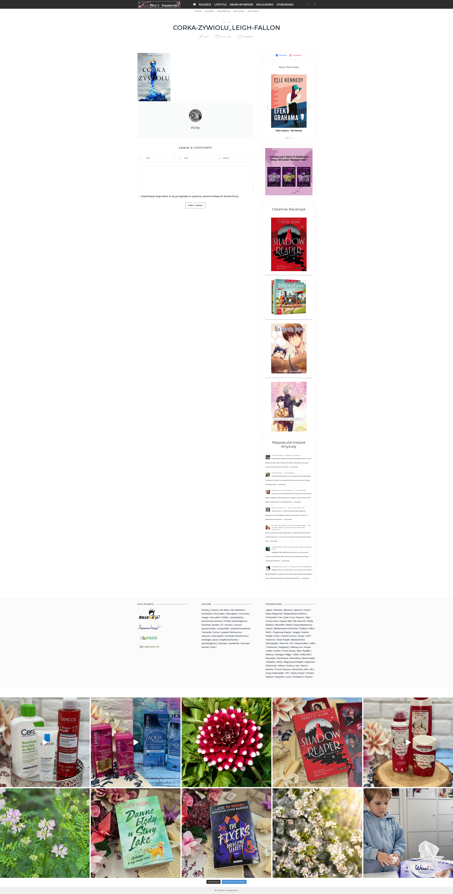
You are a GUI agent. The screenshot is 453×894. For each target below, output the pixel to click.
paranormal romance (212, 621)
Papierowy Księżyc (282, 632)
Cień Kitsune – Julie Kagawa (283, 473)
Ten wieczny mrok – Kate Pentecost (289, 130)
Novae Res (297, 669)
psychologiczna (209, 643)
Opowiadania (285, 4)
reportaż (205, 635)
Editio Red (305, 654)
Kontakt (209, 11)
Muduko (271, 661)
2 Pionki (309, 673)
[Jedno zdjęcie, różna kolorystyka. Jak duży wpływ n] (317, 833)
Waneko (278, 609)
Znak (276, 635)
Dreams (287, 669)
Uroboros (270, 639)
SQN (299, 650)
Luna (288, 676)
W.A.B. (268, 632)
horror (216, 632)
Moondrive (295, 658)
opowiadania (236, 617)
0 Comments (248, 37)
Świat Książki (283, 639)
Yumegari (279, 654)
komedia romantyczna (236, 635)
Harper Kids (286, 621)
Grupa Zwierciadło (274, 673)
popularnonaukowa (240, 628)
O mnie (198, 11)
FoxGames (272, 647)
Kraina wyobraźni (241, 4)
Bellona (269, 654)
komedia (207, 632)
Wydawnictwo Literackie (286, 628)
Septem (270, 676)
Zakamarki (271, 665)
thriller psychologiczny (235, 621)
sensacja (245, 643)
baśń (213, 647)
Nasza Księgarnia (274, 613)
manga (204, 617)
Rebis (279, 661)
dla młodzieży (237, 609)
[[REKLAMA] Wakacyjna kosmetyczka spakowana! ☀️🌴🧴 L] (45, 742)
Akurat (304, 665)
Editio (312, 643)
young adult (223, 628)
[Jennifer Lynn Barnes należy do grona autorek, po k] (226, 833)
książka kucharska (229, 639)
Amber (277, 650)
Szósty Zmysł (297, 673)
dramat (205, 647)
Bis (311, 669)
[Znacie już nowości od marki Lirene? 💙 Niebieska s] (135, 742)
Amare (308, 676)
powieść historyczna (231, 632)
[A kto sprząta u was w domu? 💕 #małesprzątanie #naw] (408, 833)
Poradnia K (298, 676)
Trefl (307, 635)
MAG (311, 628)
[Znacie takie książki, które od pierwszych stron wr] (317, 742)
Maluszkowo (265, 4)
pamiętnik (234, 643)
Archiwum (253, 11)
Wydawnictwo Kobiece (295, 613)
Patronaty (239, 11)
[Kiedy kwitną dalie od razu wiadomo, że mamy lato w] (226, 742)
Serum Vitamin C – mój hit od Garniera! (288, 508)
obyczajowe (218, 635)
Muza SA (284, 643)
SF (222, 624)
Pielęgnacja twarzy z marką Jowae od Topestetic (292, 566)
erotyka (229, 624)
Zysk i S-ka (289, 617)
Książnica (279, 676)
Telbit (296, 654)
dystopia (222, 643)
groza (215, 639)
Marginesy (284, 647)
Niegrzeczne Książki (293, 661)
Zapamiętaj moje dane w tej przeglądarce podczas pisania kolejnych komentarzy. (190, 196)
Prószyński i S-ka (274, 617)
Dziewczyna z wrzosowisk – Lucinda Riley (289, 490)
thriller (225, 617)
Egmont (298, 609)
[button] (309, 107)
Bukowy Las (296, 647)
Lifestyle (220, 4)
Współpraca (223, 11)
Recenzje (205, 4)
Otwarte (300, 617)
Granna (290, 665)
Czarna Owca (272, 621)
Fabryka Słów (301, 643)
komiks (215, 624)
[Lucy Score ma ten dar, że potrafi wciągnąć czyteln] (135, 833)
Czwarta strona (288, 635)
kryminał (205, 624)
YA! (291, 643)
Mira (306, 669)
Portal (278, 669)
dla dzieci (224, 609)
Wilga (288, 654)
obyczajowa (231, 613)
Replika (306, 650)
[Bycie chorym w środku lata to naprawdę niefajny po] (45, 833)
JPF (287, 673)
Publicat (303, 628)
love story (244, 613)
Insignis (296, 632)
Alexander (271, 658)
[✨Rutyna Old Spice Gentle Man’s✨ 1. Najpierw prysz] (408, 742)
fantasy (205, 609)
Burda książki (308, 658)
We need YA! (300, 621)
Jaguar (269, 609)
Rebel (289, 624)
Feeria (307, 609)
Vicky (206, 37)
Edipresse (309, 661)
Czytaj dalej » (294, 467)
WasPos (269, 669)
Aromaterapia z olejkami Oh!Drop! (286, 455)
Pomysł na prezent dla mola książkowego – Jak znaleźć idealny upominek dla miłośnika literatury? (291, 527)
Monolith (279, 624)
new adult (215, 617)
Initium (281, 665)
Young (301, 635)
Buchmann (282, 658)
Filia (308, 617)
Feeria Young (288, 650)
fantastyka (206, 613)
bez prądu (219, 613)
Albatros (288, 609)
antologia (206, 639)
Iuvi (297, 665)
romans (214, 609)
